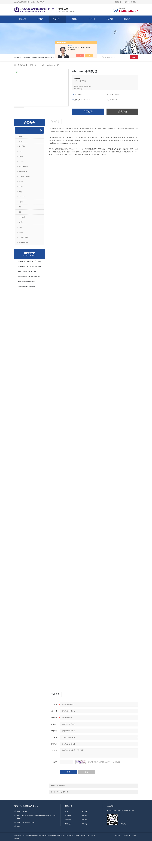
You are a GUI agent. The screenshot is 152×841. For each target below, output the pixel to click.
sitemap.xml (85, 835)
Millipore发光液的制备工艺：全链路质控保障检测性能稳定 (30, 261)
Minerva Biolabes (24, 176)
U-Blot (21, 141)
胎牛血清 (22, 146)
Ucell (20, 151)
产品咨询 (88, 111)
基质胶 (21, 222)
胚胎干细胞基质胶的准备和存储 (29, 276)
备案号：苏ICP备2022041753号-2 (68, 835)
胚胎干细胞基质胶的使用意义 (28, 271)
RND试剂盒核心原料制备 (26, 286)
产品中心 (56, 19)
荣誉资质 (84, 820)
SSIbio (21, 187)
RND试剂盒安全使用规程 (26, 281)
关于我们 (40, 19)
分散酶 (21, 202)
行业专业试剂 (23, 237)
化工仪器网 (132, 835)
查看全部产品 (23, 242)
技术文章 (92, 19)
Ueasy (21, 136)
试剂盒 (21, 181)
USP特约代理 (61, 785)
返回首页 (118, 2)
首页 (26, 65)
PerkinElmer (23, 171)
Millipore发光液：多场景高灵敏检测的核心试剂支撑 (30, 266)
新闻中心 (74, 19)
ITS (20, 207)
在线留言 (126, 2)
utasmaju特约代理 (62, 792)
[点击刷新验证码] (80, 762)
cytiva (21, 156)
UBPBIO (21, 161)
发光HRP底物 (23, 166)
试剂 (43, 65)
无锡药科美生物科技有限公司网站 (33, 2)
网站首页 (22, 19)
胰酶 (20, 227)
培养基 (21, 232)
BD (20, 212)
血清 (20, 192)
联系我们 (134, 2)
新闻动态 (84, 815)
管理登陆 (117, 835)
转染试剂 (22, 217)
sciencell (22, 197)
